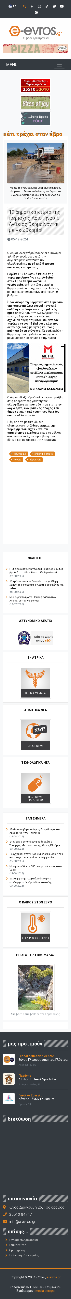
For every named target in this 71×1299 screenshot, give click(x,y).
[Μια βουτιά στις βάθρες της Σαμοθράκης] (35, 987)
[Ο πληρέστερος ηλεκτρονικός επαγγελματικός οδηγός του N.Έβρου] (35, 32)
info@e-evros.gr (22, 1221)
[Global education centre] (9, 1059)
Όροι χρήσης (17, 1250)
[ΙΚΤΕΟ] (35, 85)
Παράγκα (25, 1076)
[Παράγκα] (9, 1079)
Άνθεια (17, 459)
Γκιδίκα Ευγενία (30, 1095)
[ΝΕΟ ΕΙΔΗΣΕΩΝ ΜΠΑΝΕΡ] (39, 537)
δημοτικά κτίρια (43, 454)
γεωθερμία (20, 454)
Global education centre (36, 1056)
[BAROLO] (35, 48)
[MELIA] (35, 118)
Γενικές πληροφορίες (23, 1240)
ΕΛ (14, 6)
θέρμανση (35, 459)
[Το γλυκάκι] (35, 102)
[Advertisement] (35, 502)
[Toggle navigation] (59, 65)
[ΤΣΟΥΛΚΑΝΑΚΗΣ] (36, 367)
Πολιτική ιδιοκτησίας (24, 1255)
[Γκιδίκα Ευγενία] (9, 1098)
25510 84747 (20, 1214)
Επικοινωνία (17, 1245)
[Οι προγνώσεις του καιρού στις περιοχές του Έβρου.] (35, 927)
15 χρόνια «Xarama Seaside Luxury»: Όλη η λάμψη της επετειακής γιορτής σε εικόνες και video (36, 585)
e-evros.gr (54, 1277)
